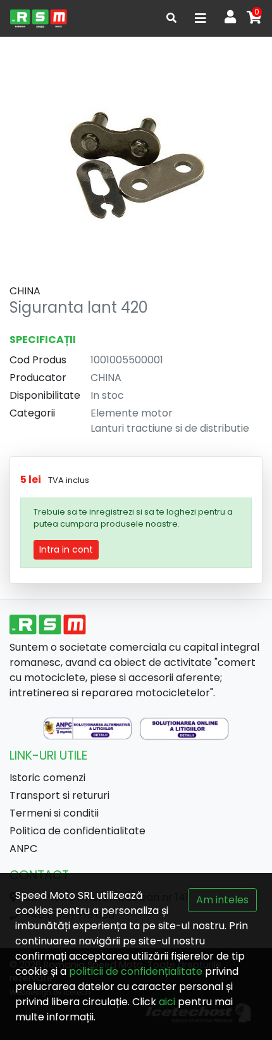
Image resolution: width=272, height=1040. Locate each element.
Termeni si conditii (54, 813)
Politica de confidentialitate (77, 831)
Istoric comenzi (47, 777)
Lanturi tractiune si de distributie (169, 428)
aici (167, 1001)
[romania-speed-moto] (38, 18)
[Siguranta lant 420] (136, 161)
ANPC (23, 848)
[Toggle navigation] (200, 18)
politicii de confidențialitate (135, 971)
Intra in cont (66, 549)
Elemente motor (131, 413)
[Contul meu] (230, 18)
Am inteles (222, 900)
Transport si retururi (59, 795)
